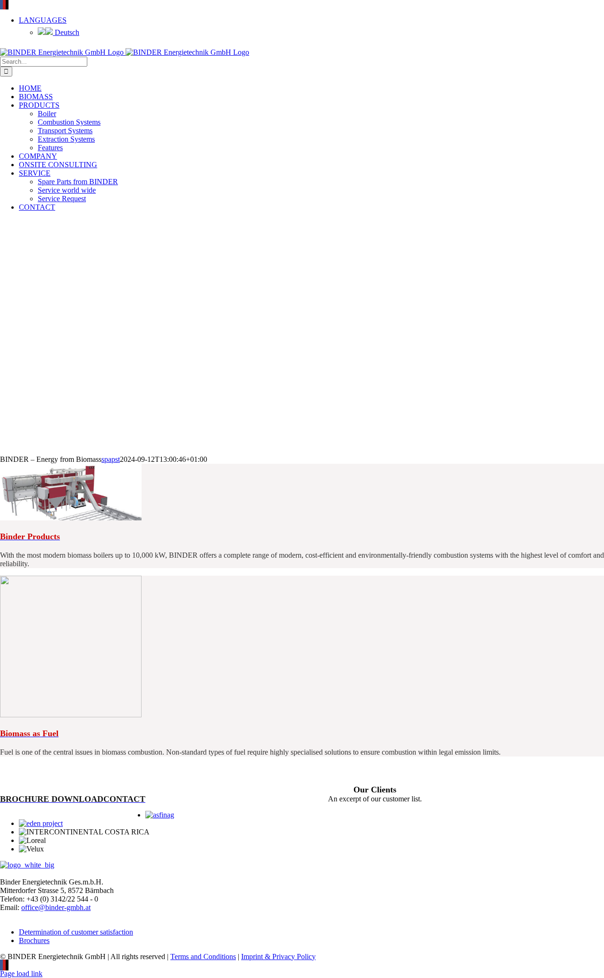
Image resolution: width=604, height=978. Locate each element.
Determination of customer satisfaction (76, 932)
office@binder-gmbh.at (56, 907)
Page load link (21, 973)
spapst (110, 459)
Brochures (34, 940)
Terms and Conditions (203, 956)
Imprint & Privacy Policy (278, 956)
